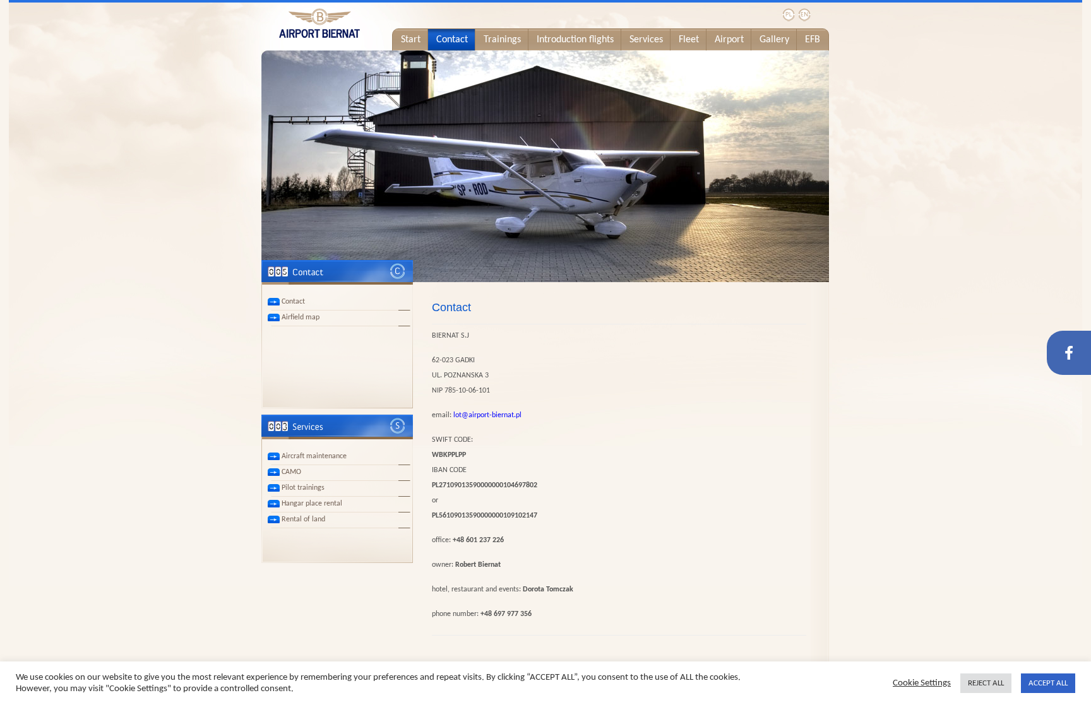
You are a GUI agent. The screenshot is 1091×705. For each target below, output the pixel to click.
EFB (812, 40)
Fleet (689, 40)
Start (410, 40)
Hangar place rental (312, 503)
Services (646, 40)
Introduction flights (575, 40)
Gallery (774, 40)
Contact (452, 40)
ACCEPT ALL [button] (1048, 683)
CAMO (291, 472)
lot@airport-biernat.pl (487, 415)
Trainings (502, 40)
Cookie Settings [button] (922, 683)
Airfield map (300, 317)
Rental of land (303, 519)
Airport (729, 40)
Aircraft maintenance (314, 456)
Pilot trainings (303, 488)
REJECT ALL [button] (986, 683)
